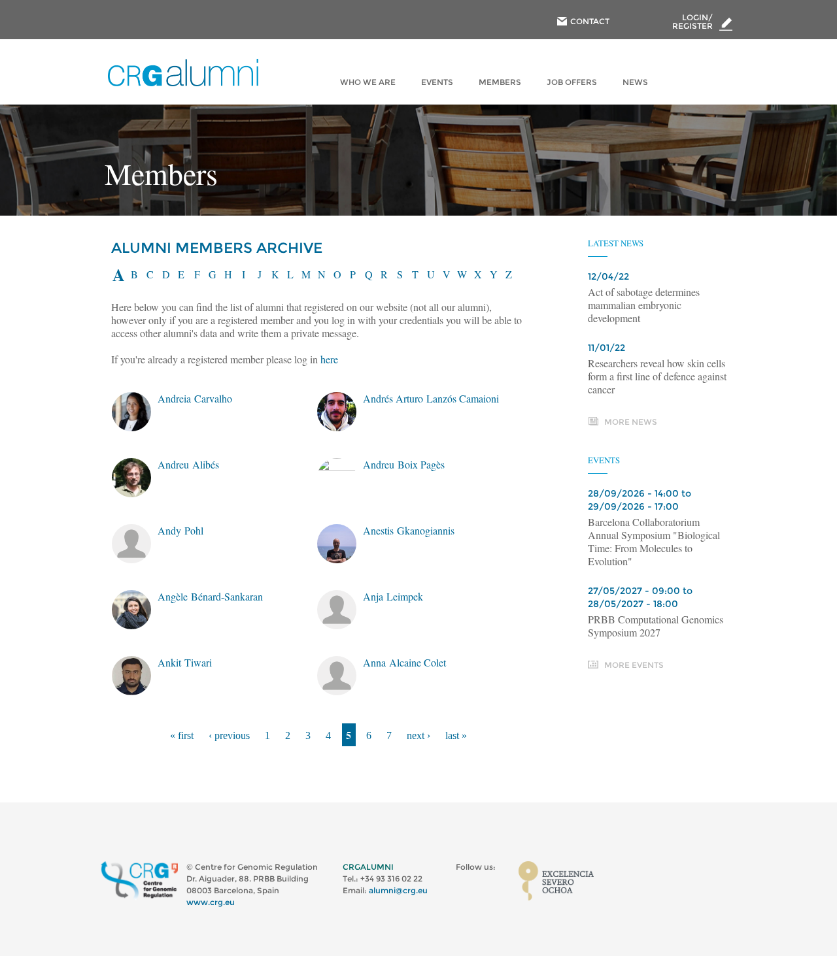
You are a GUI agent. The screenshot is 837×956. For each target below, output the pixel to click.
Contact (589, 21)
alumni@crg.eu (398, 890)
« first (182, 735)
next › (418, 735)
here (329, 359)
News (635, 82)
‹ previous (229, 735)
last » (456, 735)
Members (500, 82)
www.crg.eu (210, 902)
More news (630, 422)
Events (437, 82)
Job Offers (572, 82)
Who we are (368, 82)
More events (634, 665)
